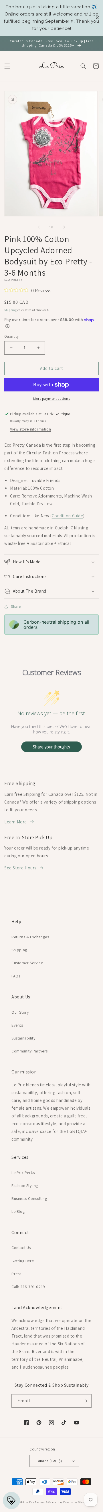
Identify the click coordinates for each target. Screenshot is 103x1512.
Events (17, 1025)
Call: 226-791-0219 (28, 1286)
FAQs (15, 976)
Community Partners (29, 1051)
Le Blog (18, 1211)
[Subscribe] (85, 1401)
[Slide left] (39, 227)
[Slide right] (64, 227)
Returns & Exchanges (30, 937)
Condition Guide (67, 515)
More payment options (51, 398)
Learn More (15, 822)
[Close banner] (97, 18)
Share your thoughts (51, 747)
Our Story (20, 1012)
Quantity (11, 336)
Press (16, 1273)
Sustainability (23, 1038)
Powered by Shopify (75, 1501)
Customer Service (27, 962)
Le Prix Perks (23, 1172)
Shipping (10, 310)
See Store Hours (20, 868)
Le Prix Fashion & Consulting (44, 1501)
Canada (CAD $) (48, 1461)
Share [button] (16, 606)
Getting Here (22, 1260)
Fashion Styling (24, 1185)
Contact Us (21, 1247)
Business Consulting (29, 1198)
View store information (30, 429)
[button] (7, 66)
